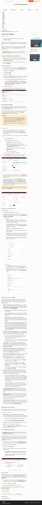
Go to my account (4, 30)
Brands (9, 149)
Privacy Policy (31, 502)
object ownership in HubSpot (7, 346)
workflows (10, 432)
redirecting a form (12, 328)
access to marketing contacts (7, 389)
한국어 (3, 26)
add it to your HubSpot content (19, 475)
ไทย (2, 27)
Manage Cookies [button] (37, 502)
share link (3, 478)
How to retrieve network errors (6, 498)
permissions (15, 81)
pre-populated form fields (17, 403)
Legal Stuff (26, 502)
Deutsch (3, 13)
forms (13, 43)
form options (11, 351)
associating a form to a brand (7, 60)
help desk (8, 63)
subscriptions (15, 38)
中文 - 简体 (3, 28)
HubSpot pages (14, 308)
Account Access (10, 81)
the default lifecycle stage (23, 339)
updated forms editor (17, 47)
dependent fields (23, 270)
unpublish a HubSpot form (5, 488)
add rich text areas (7, 107)
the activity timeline (22, 132)
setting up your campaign (12, 368)
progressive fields (21, 267)
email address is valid (19, 118)
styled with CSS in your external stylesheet (17, 420)
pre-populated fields (6, 394)
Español (3, 12)
